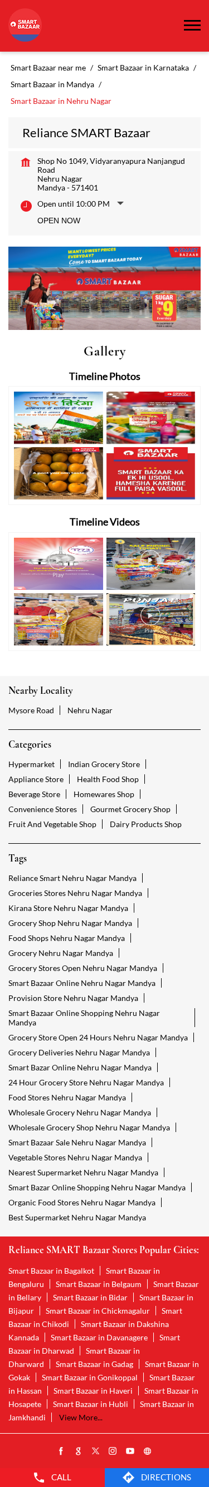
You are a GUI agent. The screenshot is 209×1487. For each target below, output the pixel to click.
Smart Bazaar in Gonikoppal (90, 1377)
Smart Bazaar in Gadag (94, 1364)
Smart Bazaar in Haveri (93, 1390)
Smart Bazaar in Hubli (90, 1404)
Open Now (58, 220)
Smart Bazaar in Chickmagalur (98, 1310)
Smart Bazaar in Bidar (90, 1297)
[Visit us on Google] (78, 1451)
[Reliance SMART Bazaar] (25, 25)
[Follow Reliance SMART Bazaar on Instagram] (113, 1451)
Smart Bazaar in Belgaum (99, 1284)
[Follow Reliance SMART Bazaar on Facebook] (61, 1451)
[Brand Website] (147, 1451)
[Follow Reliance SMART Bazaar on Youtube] (130, 1451)
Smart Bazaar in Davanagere (99, 1337)
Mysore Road (31, 710)
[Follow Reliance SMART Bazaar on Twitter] (96, 1451)
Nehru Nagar (90, 710)
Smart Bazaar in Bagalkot (51, 1270)
